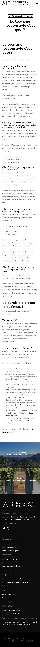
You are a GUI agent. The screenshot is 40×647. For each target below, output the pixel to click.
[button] (37, 3)
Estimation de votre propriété (12, 579)
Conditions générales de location (14, 614)
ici (30, 278)
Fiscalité (5, 586)
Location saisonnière (9, 547)
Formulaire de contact (21, 520)
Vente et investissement (10, 544)
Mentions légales (11, 641)
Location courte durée (10, 563)
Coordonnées (7, 598)
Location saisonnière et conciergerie (15, 582)
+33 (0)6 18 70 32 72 (15, 517)
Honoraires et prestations (11, 610)
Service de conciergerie (10, 550)
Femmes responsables (28, 405)
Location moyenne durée (11, 566)
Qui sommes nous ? (9, 594)
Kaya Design (30, 641)
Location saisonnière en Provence (20, 16)
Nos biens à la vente (9, 559)
